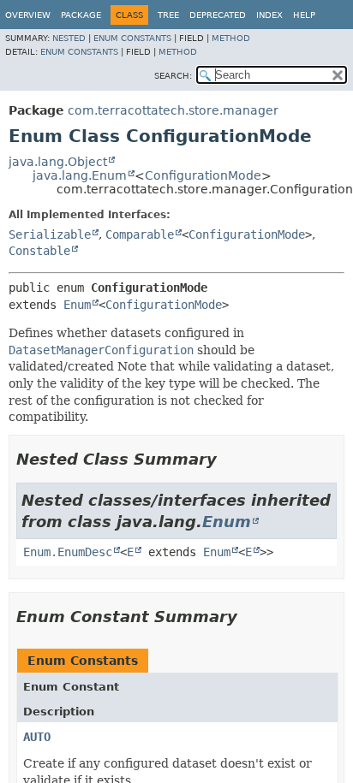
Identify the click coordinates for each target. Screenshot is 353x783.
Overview (28, 15)
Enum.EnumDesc (67, 552)
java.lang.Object (58, 162)
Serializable (50, 234)
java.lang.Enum (80, 175)
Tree (168, 15)
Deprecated (217, 15)
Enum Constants (132, 38)
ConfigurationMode (203, 175)
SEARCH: (173, 75)
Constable (39, 251)
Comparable (139, 234)
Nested (69, 38)
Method (231, 38)
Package (81, 15)
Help (304, 15)
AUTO (37, 737)
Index (269, 15)
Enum (77, 304)
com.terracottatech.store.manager (173, 110)
